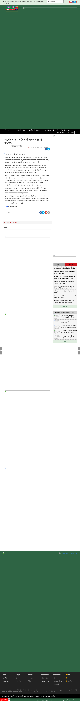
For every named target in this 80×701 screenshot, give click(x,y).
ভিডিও (69, 678)
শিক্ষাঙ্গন (30, 678)
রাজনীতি (5, 678)
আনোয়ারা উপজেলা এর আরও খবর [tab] (64, 313)
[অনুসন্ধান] (64, 1)
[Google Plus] (76, 1)
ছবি (69, 675)
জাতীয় (4, 675)
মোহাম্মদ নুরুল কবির (16, 146)
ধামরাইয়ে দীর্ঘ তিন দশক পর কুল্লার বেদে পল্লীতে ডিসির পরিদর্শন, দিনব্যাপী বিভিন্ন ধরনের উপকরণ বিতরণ (64, 277)
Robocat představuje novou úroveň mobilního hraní (65, 296)
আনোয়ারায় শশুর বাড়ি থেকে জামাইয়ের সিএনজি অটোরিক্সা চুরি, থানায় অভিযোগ (68, 326)
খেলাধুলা (37, 130)
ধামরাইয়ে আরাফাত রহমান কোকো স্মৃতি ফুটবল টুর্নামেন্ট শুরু (64, 272)
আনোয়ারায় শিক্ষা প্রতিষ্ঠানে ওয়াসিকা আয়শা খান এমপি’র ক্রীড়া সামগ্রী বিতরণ (68, 337)
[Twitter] (75, 1)
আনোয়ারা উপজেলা (12, 222)
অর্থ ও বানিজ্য (44, 678)
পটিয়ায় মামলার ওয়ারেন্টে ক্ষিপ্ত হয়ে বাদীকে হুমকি (65, 292)
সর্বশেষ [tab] (59, 264)
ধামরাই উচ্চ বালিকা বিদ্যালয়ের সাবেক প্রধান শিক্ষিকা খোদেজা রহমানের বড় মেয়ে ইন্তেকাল (64, 268)
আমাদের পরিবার (46, 130)
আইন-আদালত (45, 675)
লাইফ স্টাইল (19, 681)
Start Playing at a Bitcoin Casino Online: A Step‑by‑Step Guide (64, 287)
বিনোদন (18, 678)
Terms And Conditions (63, 130)
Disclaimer (70, 132)
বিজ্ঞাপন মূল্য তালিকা (56, 676)
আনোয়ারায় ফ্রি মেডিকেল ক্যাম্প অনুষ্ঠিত (67, 321)
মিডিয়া (30, 681)
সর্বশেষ (65, 306)
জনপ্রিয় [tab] (71, 264)
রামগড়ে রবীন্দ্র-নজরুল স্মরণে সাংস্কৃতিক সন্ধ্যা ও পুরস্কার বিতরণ (64, 282)
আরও (65, 342)
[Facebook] (73, 1)
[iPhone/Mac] (70, 1)
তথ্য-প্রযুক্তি (56, 684)
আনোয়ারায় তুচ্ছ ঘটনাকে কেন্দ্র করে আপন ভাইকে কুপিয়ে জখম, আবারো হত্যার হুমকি (69, 331)
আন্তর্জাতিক (31, 130)
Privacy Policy (61, 132)
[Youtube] (71, 1)
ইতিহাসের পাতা (45, 681)
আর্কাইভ (69, 681)
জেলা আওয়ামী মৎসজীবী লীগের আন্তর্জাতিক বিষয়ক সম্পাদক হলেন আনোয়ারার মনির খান (68, 316)
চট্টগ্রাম (18, 130)
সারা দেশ (23, 130)
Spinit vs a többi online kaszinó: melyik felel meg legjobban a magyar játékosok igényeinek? (64, 301)
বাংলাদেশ (10, 130)
